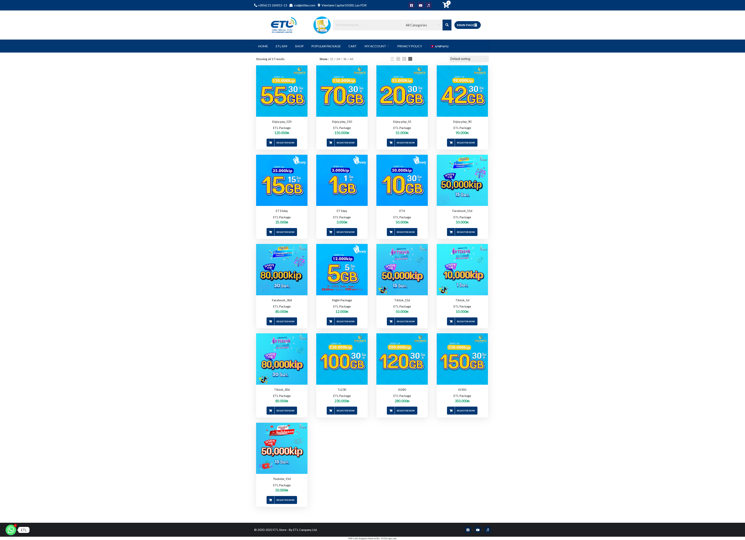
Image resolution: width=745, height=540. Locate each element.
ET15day (282, 211)
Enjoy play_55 (402, 121)
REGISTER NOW (285, 142)
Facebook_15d (462, 211)
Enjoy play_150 (342, 121)
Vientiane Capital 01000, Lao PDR (343, 5)
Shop (299, 46)
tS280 (402, 389)
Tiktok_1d (462, 300)
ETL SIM (281, 46)
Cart (352, 46)
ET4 (402, 211)
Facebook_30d (282, 300)
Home (263, 46)
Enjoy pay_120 (281, 121)
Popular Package (326, 46)
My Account (375, 46)
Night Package (342, 300)
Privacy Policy (409, 46)
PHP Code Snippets (357, 538)
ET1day (342, 211)
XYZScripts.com (389, 538)
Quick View (305, 91)
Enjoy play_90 (462, 121)
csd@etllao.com (304, 5)
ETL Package (282, 128)
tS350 (462, 389)
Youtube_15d (282, 478)
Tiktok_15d (402, 300)
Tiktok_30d (282, 389)
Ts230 (342, 389)
